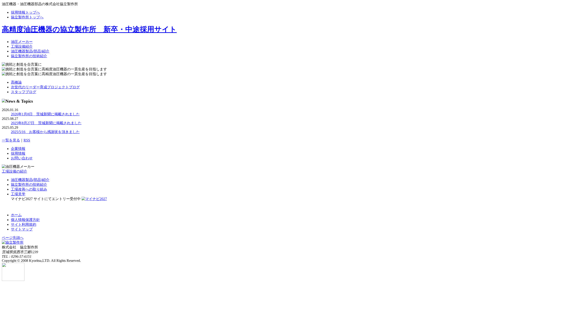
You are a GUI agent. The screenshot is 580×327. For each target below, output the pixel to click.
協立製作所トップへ (27, 17)
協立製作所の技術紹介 (29, 56)
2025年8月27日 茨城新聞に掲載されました (46, 123)
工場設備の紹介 (14, 171)
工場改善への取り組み (29, 189)
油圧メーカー (22, 42)
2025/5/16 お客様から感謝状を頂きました (45, 132)
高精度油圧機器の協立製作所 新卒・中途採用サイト (89, 29)
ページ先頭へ (13, 238)
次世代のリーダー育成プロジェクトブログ (45, 87)
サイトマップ (22, 229)
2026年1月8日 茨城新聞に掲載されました (45, 114)
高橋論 (16, 82)
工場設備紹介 (22, 46)
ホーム (16, 215)
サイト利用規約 (23, 224)
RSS (27, 140)
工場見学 (18, 194)
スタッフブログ (23, 92)
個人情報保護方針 (25, 220)
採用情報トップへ (25, 12)
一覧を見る (11, 140)
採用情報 (18, 153)
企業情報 (18, 149)
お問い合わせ (22, 158)
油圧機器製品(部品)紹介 (30, 51)
